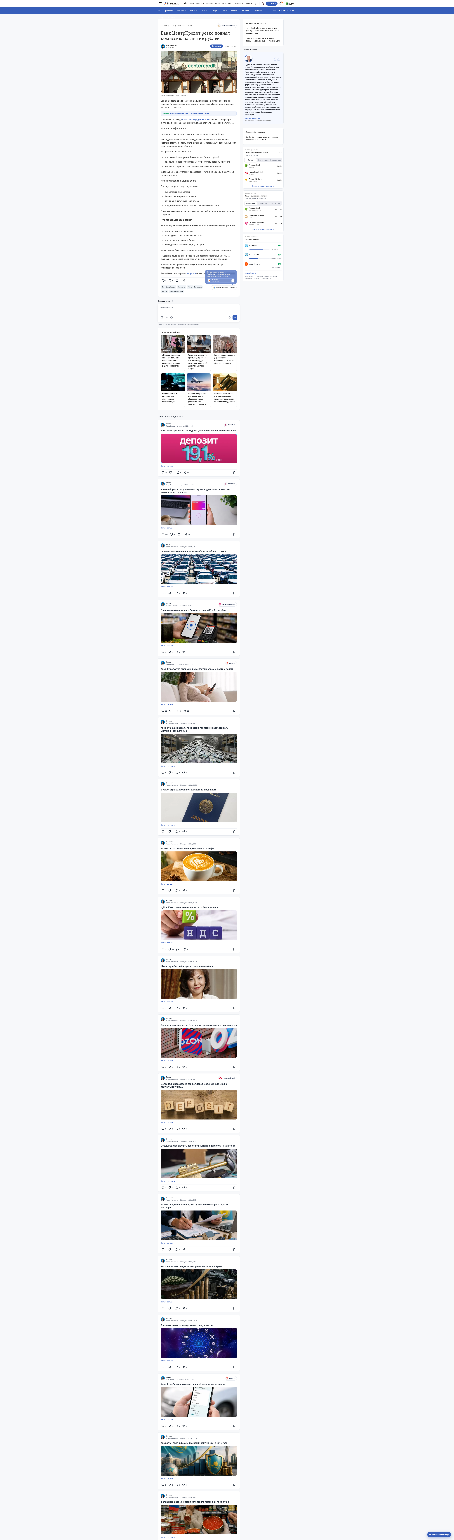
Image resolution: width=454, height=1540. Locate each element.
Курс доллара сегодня (179, 113)
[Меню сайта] (160, 3)
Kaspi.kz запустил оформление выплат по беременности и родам (197, 669)
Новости (249, 3)
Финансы (194, 11)
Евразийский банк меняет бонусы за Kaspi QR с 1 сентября (193, 610)
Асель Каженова (172, 547)
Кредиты (215, 11)
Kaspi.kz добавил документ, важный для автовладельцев (193, 1384)
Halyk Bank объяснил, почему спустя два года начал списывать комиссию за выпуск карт (262, 30)
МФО (230, 3)
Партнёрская (275, 203)
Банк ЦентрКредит (191, 119)
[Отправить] (235, 317)
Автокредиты (220, 3)
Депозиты (200, 3)
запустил (191, 273)
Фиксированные (275, 160)
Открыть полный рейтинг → (263, 186)
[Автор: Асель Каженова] (163, 545)
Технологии (246, 11)
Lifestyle (258, 11)
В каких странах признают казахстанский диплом (188, 789)
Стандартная (263, 203)
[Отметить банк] (171, 317)
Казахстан (181, 287)
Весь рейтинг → (250, 273)
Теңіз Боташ (170, 426)
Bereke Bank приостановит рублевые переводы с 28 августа (262, 138)
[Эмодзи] (230, 317)
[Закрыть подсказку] (234, 272)
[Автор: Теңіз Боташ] (163, 425)
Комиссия (198, 287)
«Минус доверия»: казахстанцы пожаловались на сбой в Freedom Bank (263, 39)
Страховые (239, 3)
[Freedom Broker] (289, 3)
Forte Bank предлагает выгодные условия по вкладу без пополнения (198, 430)
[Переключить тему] (255, 3)
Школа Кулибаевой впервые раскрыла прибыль (187, 966)
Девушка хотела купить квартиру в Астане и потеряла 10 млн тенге (198, 1145)
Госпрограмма (250, 203)
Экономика (181, 11)
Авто (225, 11)
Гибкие (250, 160)
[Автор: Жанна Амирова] (163, 604)
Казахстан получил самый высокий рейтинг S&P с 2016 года (194, 1443)
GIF (167, 317)
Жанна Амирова (171, 45)
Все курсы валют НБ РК (200, 113)
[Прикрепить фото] (162, 317)
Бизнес (234, 11)
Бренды (161, 18)
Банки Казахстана (176, 291)
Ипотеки (209, 3)
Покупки (171, 18)
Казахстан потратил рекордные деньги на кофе (187, 848)
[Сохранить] (234, 472)
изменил (206, 119)
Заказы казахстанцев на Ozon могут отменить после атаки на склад (199, 1025)
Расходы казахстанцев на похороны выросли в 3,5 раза (191, 1266)
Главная (164, 26)
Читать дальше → (168, 466)
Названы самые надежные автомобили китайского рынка (193, 551)
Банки (191, 3)
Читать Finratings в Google (225, 287)
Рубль (190, 287)
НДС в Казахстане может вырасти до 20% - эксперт (189, 907)
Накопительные (263, 160)
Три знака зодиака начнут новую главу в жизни (187, 1325)
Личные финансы (165, 11)
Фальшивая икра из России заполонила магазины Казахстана (195, 1501)
